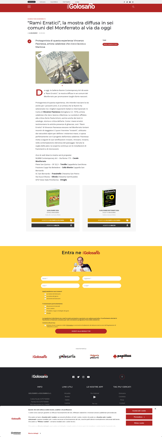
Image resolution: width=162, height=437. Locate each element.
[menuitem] (67, 393)
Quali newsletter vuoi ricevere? (52, 291)
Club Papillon (66, 2)
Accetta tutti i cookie (139, 411)
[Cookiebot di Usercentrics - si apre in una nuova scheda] (16, 433)
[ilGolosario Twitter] (127, 2)
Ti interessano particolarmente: (52, 303)
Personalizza (138, 417)
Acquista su (53, 225)
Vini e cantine (50, 308)
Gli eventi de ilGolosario (53, 298)
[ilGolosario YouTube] (130, 2)
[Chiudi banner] (155, 408)
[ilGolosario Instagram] (133, 2)
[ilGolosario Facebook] (124, 2)
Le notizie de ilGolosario (54, 294)
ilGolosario (31, 2)
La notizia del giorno (52, 296)
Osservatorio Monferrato (37, 19)
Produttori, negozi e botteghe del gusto (58, 311)
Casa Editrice (54, 2)
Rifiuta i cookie (139, 423)
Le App (77, 2)
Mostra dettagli (33, 433)
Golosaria (42, 2)
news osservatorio (111, 44)
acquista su (53, 220)
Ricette (49, 313)
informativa (69, 325)
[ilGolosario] (81, 6)
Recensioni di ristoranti (53, 306)
